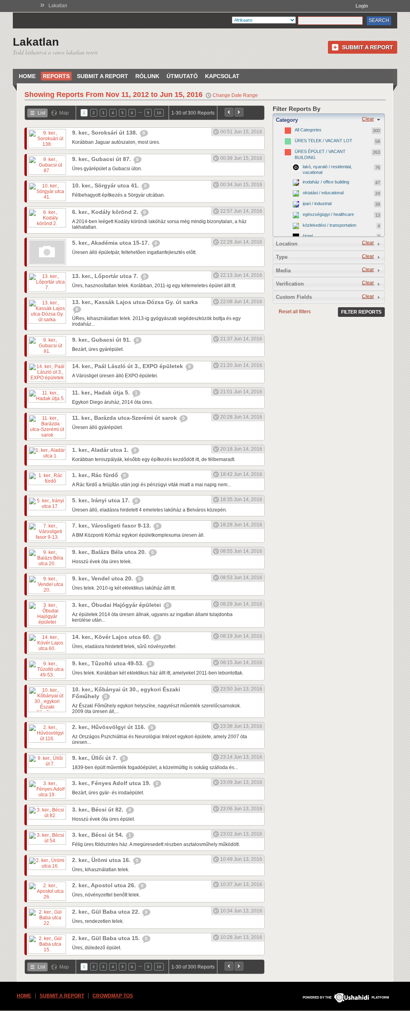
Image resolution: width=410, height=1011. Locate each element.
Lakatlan (57, 5)
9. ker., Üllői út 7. (95, 758)
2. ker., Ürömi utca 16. (102, 860)
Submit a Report (367, 47)
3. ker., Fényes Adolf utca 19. (112, 783)
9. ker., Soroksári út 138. (105, 132)
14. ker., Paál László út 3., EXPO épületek (128, 366)
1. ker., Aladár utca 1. (101, 450)
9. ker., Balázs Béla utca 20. (110, 552)
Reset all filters (295, 311)
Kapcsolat (222, 76)
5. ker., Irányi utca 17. (101, 500)
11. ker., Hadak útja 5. (101, 392)
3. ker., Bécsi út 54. (98, 835)
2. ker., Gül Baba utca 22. (106, 911)
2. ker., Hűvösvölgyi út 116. (109, 727)
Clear (368, 119)
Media (283, 271)
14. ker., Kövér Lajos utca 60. (112, 637)
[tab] (329, 119)
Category (287, 120)
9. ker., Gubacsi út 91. (102, 339)
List (41, 113)
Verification (290, 284)
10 (159, 113)
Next (239, 112)
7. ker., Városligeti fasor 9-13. (112, 525)
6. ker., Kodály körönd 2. (106, 212)
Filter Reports (361, 312)
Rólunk (147, 76)
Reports (56, 76)
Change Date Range (235, 95)
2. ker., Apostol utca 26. (104, 885)
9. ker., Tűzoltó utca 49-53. (108, 663)
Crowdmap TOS (112, 996)
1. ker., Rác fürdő (96, 475)
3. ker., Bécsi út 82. (98, 809)
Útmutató (182, 76)
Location (286, 244)
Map (64, 113)
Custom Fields (294, 297)
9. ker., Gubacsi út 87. (102, 159)
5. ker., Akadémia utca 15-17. (111, 243)
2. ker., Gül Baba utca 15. (106, 938)
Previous (229, 112)
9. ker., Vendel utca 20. (103, 578)
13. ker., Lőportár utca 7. (106, 276)
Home (27, 76)
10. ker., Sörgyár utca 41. (106, 185)
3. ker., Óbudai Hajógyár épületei (117, 605)
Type (281, 257)
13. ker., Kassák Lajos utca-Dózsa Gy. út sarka (135, 302)
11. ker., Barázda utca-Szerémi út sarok (125, 418)
